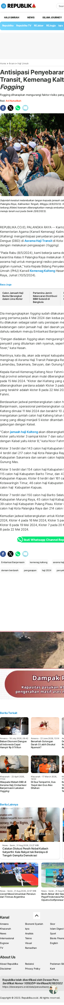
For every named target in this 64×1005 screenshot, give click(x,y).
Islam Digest (56, 928)
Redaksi (29, 963)
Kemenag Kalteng (42, 271)
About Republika (9, 963)
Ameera (4, 923)
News (30, 17)
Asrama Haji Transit (38, 241)
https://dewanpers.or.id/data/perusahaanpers (27, 986)
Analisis (29, 933)
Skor (52, 923)
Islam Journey (52, 17)
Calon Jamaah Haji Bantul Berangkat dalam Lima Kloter (12, 295)
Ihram (12, 63)
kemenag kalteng (38, 562)
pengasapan (30, 570)
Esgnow (4, 943)
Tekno (28, 938)
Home (3, 63)
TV (1, 947)
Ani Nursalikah (13, 100)
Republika (7, 25)
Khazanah (5, 928)
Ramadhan (31, 947)
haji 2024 (46, 570)
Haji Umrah (11, 17)
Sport (53, 933)
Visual (28, 943)
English (54, 943)
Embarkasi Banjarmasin (13, 562)
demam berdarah (9, 570)
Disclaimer (5, 968)
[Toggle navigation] (3, 6)
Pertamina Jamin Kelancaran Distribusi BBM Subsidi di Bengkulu (45, 297)
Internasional (7, 938)
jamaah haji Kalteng (24, 432)
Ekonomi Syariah (34, 923)
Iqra (27, 928)
